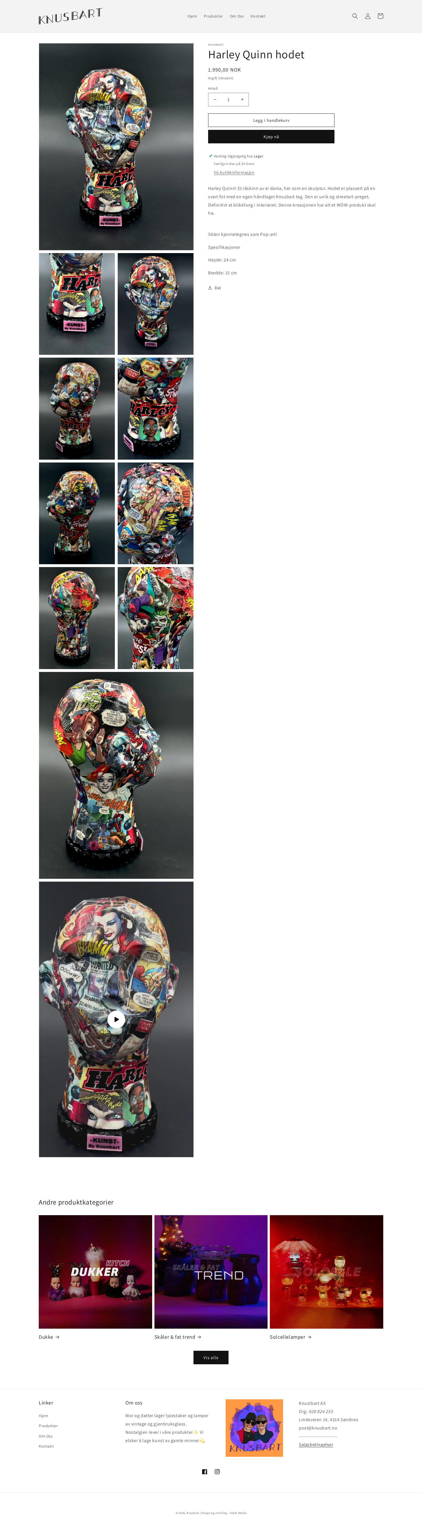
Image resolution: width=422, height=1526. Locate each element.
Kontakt (46, 1446)
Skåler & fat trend (174, 1337)
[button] (355, 16)
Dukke (46, 1337)
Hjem (43, 1415)
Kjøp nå (271, 136)
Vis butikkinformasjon (234, 172)
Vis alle (211, 1357)
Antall (213, 88)
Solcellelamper (287, 1337)
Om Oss (46, 1436)
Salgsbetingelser (316, 1445)
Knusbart (193, 1513)
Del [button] (218, 287)
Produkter (48, 1425)
